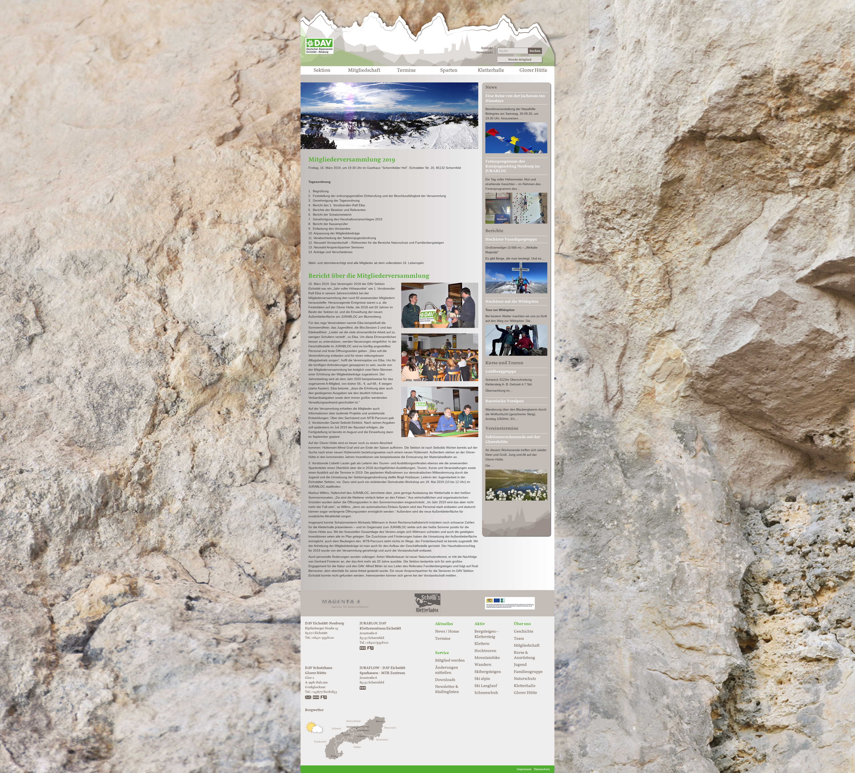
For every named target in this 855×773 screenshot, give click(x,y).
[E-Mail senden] (308, 697)
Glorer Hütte (533, 70)
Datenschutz (542, 769)
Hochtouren (485, 651)
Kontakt (487, 48)
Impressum (524, 769)
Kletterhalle (491, 70)
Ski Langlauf (485, 686)
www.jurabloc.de (363, 648)
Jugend (520, 665)
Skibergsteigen (487, 672)
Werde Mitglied (519, 59)
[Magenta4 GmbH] (345, 603)
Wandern (482, 665)
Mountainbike (487, 658)
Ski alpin (482, 679)
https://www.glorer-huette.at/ (316, 697)
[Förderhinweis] (510, 603)
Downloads (484, 52)
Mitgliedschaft (364, 70)
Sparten (448, 70)
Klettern (481, 644)
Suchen (534, 51)
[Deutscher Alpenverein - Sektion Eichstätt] (319, 46)
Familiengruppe (528, 672)
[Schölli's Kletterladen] (427, 603)
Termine (406, 70)
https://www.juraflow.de (363, 688)
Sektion (322, 70)
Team (519, 639)
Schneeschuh (486, 693)
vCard (370, 648)
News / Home (447, 632)
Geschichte (523, 632)
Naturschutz (525, 679)
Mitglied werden (450, 660)
